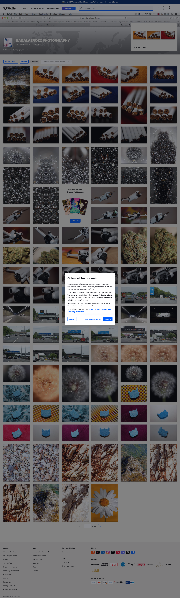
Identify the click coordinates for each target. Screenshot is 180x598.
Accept (108, 319)
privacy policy (94, 309)
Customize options (93, 319)
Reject (72, 319)
